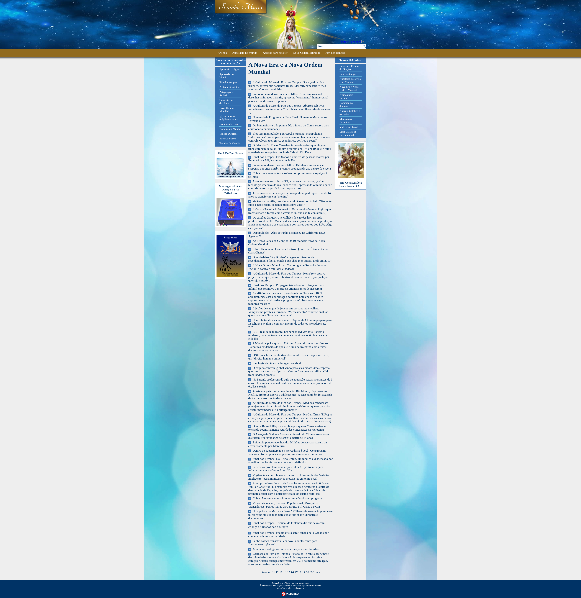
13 (280, 572)
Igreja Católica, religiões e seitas (228, 117)
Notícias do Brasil (229, 124)
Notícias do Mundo (230, 128)
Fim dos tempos (335, 52)
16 (292, 572)
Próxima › (315, 572)
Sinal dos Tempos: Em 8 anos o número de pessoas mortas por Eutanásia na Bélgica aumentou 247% (288, 158)
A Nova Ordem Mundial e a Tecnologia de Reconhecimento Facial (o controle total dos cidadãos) (287, 267)
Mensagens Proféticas (346, 120)
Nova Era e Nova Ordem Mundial (349, 88)
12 (277, 572)
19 (303, 572)
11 (273, 572)
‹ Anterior (266, 572)
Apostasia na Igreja (230, 69)
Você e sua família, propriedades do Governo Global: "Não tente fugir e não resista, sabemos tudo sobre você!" (290, 202)
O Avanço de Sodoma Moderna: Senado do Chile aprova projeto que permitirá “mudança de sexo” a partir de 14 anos (289, 436)
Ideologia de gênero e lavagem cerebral (276, 363)
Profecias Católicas (229, 87)
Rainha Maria (240, 7)
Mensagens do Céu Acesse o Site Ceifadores (230, 190)
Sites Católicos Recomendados (348, 133)
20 (307, 572)
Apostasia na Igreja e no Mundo (350, 80)
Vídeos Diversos (228, 133)
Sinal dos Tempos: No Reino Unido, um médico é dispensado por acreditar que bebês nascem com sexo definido (290, 460)
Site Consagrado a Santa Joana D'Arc (350, 184)
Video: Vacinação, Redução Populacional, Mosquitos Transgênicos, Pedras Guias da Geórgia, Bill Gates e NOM (284, 504)
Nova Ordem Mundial (306, 52)
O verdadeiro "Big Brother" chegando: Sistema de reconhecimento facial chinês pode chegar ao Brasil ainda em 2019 (289, 258)
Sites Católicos (227, 138)
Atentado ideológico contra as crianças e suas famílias (285, 549)
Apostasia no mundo (244, 52)
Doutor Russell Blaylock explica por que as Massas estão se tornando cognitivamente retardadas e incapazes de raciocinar (287, 427)
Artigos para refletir (275, 52)
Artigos (222, 52)
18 (299, 572)
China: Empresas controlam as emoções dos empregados (286, 498)
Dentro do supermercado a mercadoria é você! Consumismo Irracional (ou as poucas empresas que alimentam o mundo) (287, 452)
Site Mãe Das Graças (230, 153)
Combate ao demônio (226, 101)
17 (296, 572)
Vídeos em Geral (349, 126)
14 (284, 572)
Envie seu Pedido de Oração (349, 67)
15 (288, 572)
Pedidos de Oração (229, 143)
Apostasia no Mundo (226, 76)
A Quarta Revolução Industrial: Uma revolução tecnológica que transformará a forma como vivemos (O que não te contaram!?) (289, 211)
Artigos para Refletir (226, 93)
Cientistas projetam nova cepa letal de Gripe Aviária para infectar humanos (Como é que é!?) (285, 468)
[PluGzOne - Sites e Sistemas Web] (290, 594)
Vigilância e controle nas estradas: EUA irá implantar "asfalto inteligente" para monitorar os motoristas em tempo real (288, 476)
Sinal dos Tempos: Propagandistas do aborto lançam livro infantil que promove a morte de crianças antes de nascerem (285, 286)
